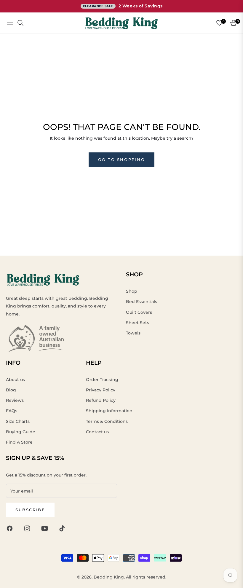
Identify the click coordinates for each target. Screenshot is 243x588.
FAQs (11, 410)
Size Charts (18, 421)
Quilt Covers (139, 312)
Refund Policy (101, 400)
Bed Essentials (141, 301)
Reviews (15, 400)
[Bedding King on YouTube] (46, 528)
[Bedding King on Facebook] (11, 528)
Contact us (97, 431)
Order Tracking (102, 379)
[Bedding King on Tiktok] (63, 528)
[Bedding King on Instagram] (28, 528)
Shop (131, 291)
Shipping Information (109, 410)
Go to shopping (121, 159)
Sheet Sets (137, 322)
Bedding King (109, 577)
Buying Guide (20, 431)
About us (15, 379)
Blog (11, 390)
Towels (133, 333)
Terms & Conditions (107, 421)
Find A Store (19, 442)
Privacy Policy (100, 390)
